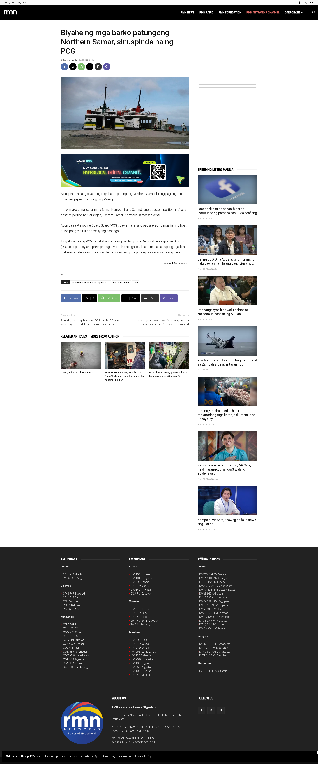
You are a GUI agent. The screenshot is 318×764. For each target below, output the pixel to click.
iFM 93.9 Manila (140, 586)
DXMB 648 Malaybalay (75, 655)
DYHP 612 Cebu (71, 597)
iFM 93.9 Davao (140, 644)
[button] (313, 13)
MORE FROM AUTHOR (105, 336)
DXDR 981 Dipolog (73, 640)
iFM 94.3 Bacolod (141, 609)
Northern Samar (121, 282)
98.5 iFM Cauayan (141, 593)
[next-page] (69, 387)
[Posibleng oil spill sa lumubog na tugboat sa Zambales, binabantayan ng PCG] (227, 341)
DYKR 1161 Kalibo (72, 605)
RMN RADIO (206, 12)
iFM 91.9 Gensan (140, 647)
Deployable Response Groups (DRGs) (90, 282)
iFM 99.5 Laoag (140, 582)
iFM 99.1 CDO (139, 640)
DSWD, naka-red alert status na (77, 372)
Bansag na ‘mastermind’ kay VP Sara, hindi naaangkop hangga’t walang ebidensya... (224, 469)
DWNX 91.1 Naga (141, 589)
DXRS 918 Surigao (72, 663)
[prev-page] (63, 387)
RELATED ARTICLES (74, 336)
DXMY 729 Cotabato (74, 632)
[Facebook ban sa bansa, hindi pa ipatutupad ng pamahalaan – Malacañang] (227, 189)
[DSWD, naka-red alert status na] (81, 355)
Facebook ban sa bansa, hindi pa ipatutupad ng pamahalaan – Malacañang (227, 211)
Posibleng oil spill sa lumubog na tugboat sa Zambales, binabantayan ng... (227, 362)
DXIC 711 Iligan (71, 647)
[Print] (98, 66)
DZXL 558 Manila (72, 574)
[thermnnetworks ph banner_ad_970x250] (125, 170)
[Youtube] (311, 2)
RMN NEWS (187, 12)
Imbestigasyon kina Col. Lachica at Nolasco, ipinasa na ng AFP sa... (223, 312)
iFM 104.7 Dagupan (142, 578)
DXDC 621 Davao (72, 636)
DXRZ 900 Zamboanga (75, 667)
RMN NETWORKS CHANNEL (263, 12)
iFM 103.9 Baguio (141, 574)
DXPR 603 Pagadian (73, 659)
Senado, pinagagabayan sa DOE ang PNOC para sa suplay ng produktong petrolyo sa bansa (90, 322)
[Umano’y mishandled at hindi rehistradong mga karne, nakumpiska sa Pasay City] (227, 391)
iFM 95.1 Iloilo (139, 616)
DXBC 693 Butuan (72, 624)
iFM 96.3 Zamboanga (143, 651)
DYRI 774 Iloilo (70, 601)
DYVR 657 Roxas (72, 609)
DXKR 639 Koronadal (74, 651)
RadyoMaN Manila (70, 60)
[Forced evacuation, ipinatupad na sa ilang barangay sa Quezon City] (169, 355)
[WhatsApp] (81, 66)
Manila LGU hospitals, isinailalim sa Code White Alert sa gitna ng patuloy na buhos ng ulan (124, 376)
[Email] (89, 66)
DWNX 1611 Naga (72, 578)
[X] (305, 2)
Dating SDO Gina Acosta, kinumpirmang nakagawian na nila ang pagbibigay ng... (226, 261)
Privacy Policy (143, 756)
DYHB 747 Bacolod (73, 593)
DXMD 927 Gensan (73, 644)
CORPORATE (292, 12)
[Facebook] (299, 2)
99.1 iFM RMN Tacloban (144, 620)
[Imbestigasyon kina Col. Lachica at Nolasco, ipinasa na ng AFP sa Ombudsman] (227, 290)
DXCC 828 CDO (71, 628)
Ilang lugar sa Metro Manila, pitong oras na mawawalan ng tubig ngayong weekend (162, 322)
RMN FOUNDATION (230, 12)
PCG (136, 282)
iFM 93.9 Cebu (139, 613)
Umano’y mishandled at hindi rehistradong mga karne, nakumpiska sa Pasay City (226, 415)
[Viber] (106, 66)
